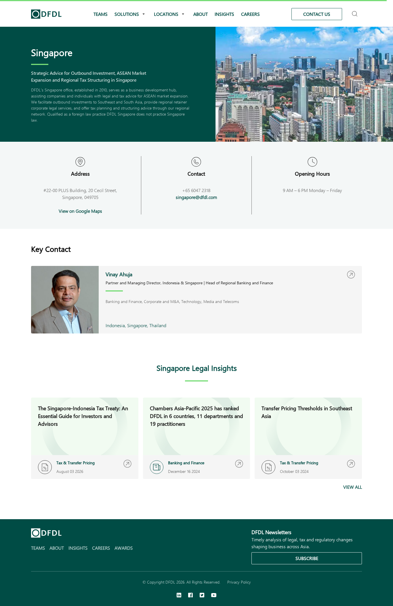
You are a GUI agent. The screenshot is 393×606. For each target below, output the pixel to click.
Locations (166, 14)
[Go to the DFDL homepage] (46, 14)
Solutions (127, 14)
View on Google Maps (80, 211)
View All (352, 487)
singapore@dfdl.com (196, 197)
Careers (250, 14)
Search (355, 11)
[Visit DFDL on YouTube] (213, 595)
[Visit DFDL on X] (202, 595)
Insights (224, 14)
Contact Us (316, 14)
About (200, 14)
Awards (124, 548)
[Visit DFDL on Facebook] (190, 595)
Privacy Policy (239, 582)
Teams (101, 14)
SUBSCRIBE (306, 558)
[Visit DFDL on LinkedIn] (179, 595)
